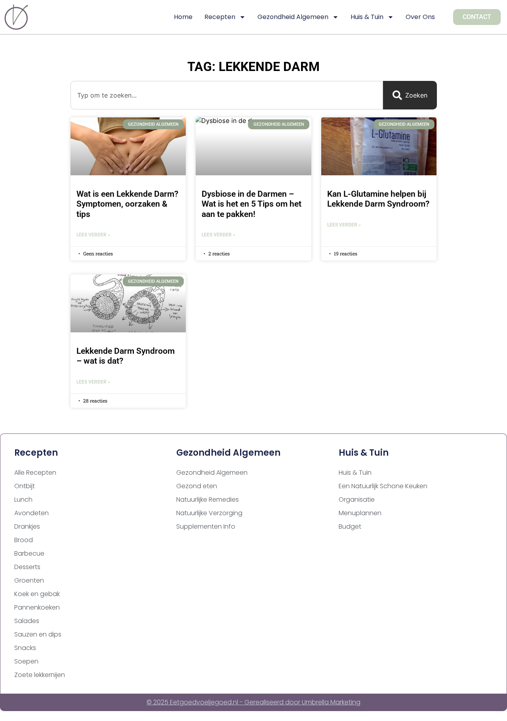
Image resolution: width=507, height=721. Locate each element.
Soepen (26, 661)
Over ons (420, 16)
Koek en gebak (37, 593)
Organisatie (357, 499)
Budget (350, 526)
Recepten (219, 16)
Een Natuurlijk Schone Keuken (383, 486)
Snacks (25, 647)
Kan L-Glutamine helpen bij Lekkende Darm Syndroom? (378, 199)
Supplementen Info (205, 526)
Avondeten (31, 513)
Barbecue (29, 553)
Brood (23, 540)
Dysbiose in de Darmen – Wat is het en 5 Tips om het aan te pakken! (251, 204)
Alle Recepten (35, 472)
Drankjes (27, 526)
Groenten (29, 580)
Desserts (27, 566)
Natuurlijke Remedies (207, 499)
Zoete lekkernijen (39, 674)
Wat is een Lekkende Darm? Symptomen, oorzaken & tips (127, 204)
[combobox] (227, 95)
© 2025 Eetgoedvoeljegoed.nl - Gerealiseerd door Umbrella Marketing (253, 702)
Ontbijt (24, 486)
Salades (26, 620)
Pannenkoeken (37, 607)
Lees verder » (93, 235)
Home (183, 16)
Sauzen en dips (37, 634)
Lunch (23, 499)
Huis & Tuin (367, 16)
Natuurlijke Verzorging (209, 513)
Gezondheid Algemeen (292, 16)
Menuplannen (360, 513)
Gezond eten (196, 486)
